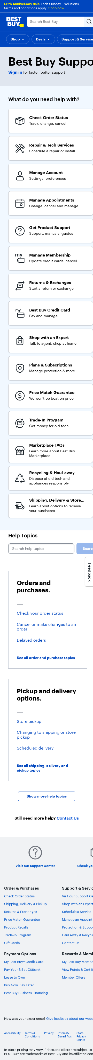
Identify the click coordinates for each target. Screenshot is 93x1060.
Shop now (56, 8)
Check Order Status (19, 896)
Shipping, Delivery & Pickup (25, 904)
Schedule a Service (76, 912)
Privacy (49, 1033)
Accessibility (12, 1033)
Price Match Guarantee (22, 919)
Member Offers (73, 977)
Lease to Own (14, 977)
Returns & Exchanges (20, 912)
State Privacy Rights (81, 1036)
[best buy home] (15, 22)
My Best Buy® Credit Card (23, 962)
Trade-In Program (17, 935)
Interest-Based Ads (65, 1034)
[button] (17, 39)
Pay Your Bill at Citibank (22, 969)
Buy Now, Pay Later (19, 985)
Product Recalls (16, 927)
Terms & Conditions (32, 1034)
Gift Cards (12, 943)
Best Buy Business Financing (26, 993)
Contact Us (70, 943)
